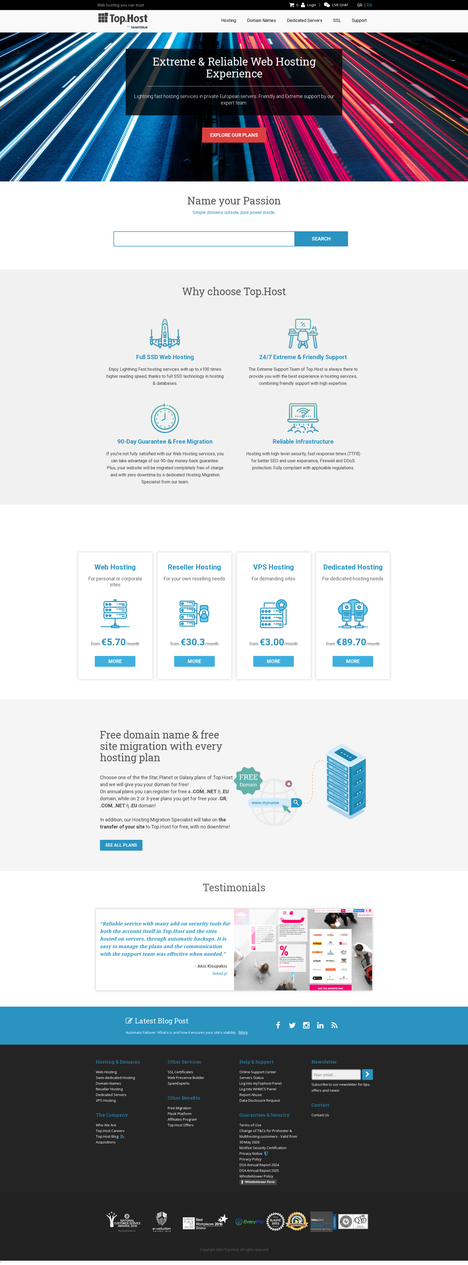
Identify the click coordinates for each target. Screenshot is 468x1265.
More (243, 1032)
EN (369, 5)
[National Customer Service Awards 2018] (123, 1221)
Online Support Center (257, 1071)
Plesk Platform (179, 1113)
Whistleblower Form (260, 1182)
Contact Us (320, 1115)
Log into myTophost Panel (260, 1083)
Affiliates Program (182, 1119)
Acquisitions (106, 1142)
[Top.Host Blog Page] (334, 1025)
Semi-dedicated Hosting (115, 1077)
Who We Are (106, 1125)
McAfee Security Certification (263, 1147)
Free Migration (179, 1107)
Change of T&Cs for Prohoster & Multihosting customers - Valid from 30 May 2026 (268, 1136)
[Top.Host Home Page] (123, 20)
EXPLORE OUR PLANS (234, 135)
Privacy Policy (250, 1159)
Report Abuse (250, 1094)
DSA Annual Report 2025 (259, 1170)
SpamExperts (179, 1083)
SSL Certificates (180, 1071)
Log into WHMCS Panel (257, 1089)
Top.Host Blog (107, 1136)
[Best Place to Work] (205, 1221)
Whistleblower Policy (256, 1176)
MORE (115, 661)
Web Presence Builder (186, 1077)
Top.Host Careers (110, 1130)
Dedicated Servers (111, 1094)
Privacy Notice (251, 1153)
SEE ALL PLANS (121, 845)
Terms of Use (250, 1125)
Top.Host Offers (181, 1125)
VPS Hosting (106, 1100)
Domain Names (108, 1083)
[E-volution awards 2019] (161, 1221)
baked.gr (219, 973)
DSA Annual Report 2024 (259, 1164)
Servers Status (251, 1077)
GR (359, 5)
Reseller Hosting (109, 1089)
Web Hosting (106, 1071)
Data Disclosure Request (259, 1100)
